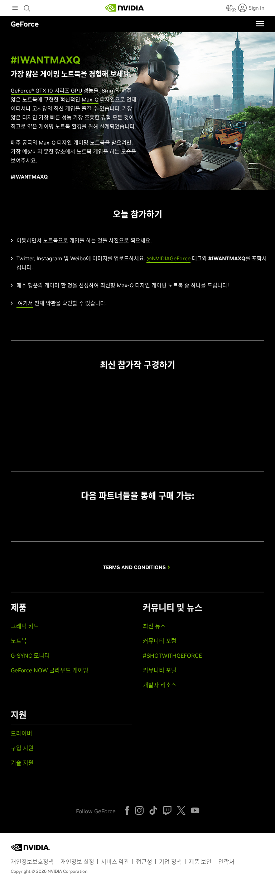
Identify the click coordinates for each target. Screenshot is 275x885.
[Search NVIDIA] (28, 6)
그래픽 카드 (25, 626)
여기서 (24, 303)
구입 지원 (22, 748)
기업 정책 (170, 861)
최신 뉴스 (154, 626)
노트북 (19, 640)
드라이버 (21, 733)
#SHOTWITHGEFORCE (172, 655)
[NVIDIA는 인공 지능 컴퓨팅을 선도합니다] (124, 8)
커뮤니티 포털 (160, 670)
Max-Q (90, 99)
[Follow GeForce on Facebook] (127, 810)
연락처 (226, 861)
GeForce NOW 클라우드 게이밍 (49, 670)
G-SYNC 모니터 (30, 655)
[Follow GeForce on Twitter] (181, 810)
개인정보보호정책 (32, 861)
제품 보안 (200, 861)
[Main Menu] (15, 9)
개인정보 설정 (77, 861)
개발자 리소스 (160, 684)
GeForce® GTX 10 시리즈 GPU (46, 90)
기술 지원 (22, 762)
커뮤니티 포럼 (160, 640)
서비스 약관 (115, 861)
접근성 (144, 861)
